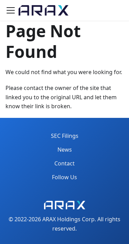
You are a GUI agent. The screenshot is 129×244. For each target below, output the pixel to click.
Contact (64, 163)
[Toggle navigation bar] (11, 10)
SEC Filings (64, 136)
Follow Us (64, 177)
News (64, 149)
